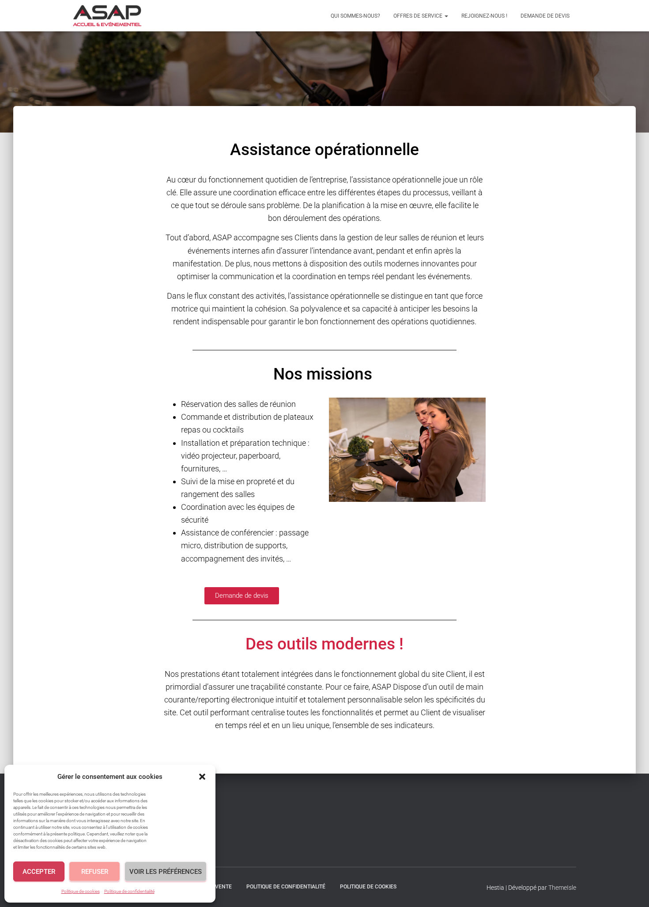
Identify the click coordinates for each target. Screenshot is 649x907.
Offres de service (418, 16)
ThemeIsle (562, 887)
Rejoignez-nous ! (484, 16)
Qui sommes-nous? (355, 16)
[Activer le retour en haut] (631, 889)
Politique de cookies (80, 891)
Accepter (39, 872)
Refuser (94, 872)
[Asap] (107, 16)
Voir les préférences (165, 872)
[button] (202, 776)
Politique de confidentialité (129, 891)
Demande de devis (545, 16)
